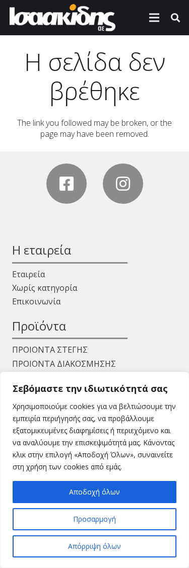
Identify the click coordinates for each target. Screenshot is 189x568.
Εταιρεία (28, 274)
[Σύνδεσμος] (62, 18)
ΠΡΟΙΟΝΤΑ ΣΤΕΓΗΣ (50, 349)
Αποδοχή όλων (94, 492)
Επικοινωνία (36, 301)
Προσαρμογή (94, 519)
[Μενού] (154, 17)
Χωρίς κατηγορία (44, 287)
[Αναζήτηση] (175, 17)
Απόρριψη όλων (94, 546)
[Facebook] (66, 184)
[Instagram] (123, 184)
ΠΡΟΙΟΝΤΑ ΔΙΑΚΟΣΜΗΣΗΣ (64, 363)
